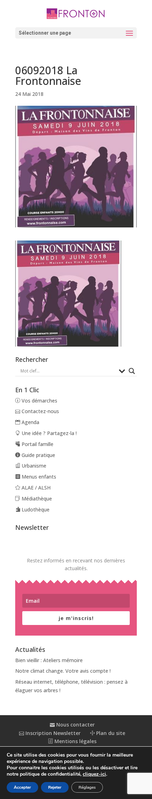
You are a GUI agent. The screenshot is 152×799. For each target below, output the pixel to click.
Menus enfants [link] (38, 476)
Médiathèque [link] (36, 498)
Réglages (87, 787)
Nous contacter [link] (75, 724)
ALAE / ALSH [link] (35, 487)
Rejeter (55, 787)
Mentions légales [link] (75, 741)
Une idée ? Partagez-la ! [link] (48, 433)
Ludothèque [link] (34, 509)
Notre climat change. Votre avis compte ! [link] (63, 670)
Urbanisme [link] (33, 465)
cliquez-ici (94, 774)
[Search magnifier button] (132, 371)
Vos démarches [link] (38, 400)
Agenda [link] (29, 422)
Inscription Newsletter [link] (52, 733)
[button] (76, 33)
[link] (76, 13)
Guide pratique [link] (37, 455)
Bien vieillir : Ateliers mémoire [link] (49, 660)
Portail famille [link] (36, 444)
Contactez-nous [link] (39, 411)
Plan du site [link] (110, 733)
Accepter (22, 787)
